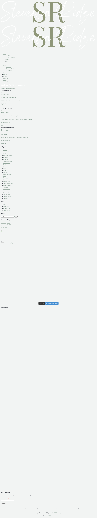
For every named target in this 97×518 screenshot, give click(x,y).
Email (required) (5, 498)
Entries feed (6, 206)
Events (4, 65)
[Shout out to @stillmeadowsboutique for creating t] (48, 255)
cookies (2, 137)
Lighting (5, 172)
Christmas (5, 157)
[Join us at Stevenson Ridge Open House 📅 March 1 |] (16, 292)
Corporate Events (10, 68)
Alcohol (5, 150)
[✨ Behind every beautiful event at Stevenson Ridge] (80, 255)
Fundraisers (6, 166)
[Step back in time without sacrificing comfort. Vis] (80, 292)
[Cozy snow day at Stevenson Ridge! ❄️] (80, 274)
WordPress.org (6, 210)
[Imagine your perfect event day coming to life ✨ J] (48, 292)
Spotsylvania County (8, 183)
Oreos (23, 101)
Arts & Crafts (6, 151)
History (5, 168)
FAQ (7, 61)
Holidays (8, 122)
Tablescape (5, 187)
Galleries (5, 76)
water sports (6, 190)
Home (4, 54)
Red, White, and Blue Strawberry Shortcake (11, 116)
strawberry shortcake (28, 119)
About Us (5, 78)
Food (4, 104)
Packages (8, 59)
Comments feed (6, 208)
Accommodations (7, 55)
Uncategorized (6, 189)
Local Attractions (7, 174)
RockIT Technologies (57, 512)
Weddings (8, 67)
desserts (13, 88)
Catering (5, 74)
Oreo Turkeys (4, 134)
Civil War (5, 159)
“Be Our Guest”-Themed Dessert (8, 97)
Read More (3, 107)
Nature (4, 176)
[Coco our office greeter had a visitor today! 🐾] (48, 274)
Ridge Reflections (7, 88)
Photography (6, 177)
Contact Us (5, 81)
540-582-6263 (4, 227)
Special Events (6, 181)
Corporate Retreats (7, 161)
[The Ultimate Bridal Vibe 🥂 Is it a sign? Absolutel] (16, 255)
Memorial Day (19, 119)
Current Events (6, 163)
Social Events (9, 70)
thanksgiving (25, 137)
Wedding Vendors (7, 196)
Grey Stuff (18, 101)
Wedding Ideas (6, 194)
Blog (4, 80)
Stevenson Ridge (5, 94)
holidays (14, 119)
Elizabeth (7, 119)
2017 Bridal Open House (6, 101)
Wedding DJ (6, 192)
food (10, 119)
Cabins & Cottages (10, 57)
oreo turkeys (16, 137)
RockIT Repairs (50, 515)
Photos (4, 179)
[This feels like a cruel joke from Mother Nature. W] (16, 274)
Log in (4, 204)
